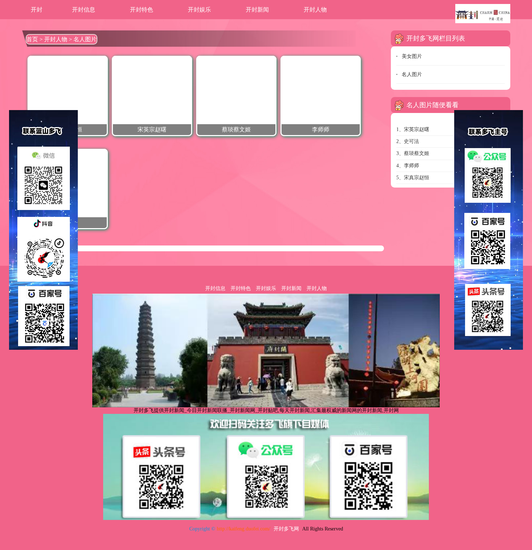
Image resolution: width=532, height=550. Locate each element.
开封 (36, 10)
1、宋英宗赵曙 (412, 129)
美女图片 (412, 56)
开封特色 (141, 10)
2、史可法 (407, 141)
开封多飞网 (286, 529)
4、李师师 (407, 165)
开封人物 (315, 10)
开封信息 (83, 10)
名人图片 (85, 39)
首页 (32, 39)
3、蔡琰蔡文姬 (412, 153)
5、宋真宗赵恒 (412, 177)
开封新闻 (257, 10)
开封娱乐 (199, 10)
